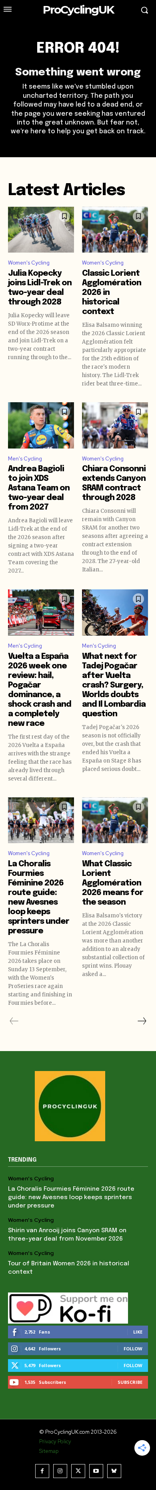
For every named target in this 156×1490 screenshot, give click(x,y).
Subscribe (130, 1382)
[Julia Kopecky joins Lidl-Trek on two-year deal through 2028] (41, 230)
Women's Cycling (29, 262)
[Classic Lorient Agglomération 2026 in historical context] (115, 230)
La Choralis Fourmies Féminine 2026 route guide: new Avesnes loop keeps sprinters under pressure (71, 1197)
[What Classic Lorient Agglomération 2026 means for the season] (115, 820)
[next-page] (141, 1021)
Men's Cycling (25, 458)
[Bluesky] (114, 1471)
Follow (133, 1349)
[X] (78, 1471)
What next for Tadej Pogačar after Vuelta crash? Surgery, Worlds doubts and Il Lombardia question (114, 685)
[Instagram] (60, 1471)
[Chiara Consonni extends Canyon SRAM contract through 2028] (115, 425)
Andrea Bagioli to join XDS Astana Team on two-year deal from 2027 (39, 488)
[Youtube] (96, 1471)
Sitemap (48, 1451)
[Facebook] (42, 1471)
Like (137, 1332)
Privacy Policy (55, 1441)
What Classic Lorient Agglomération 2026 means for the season (112, 883)
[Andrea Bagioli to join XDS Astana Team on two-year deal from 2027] (41, 425)
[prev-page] (14, 1021)
